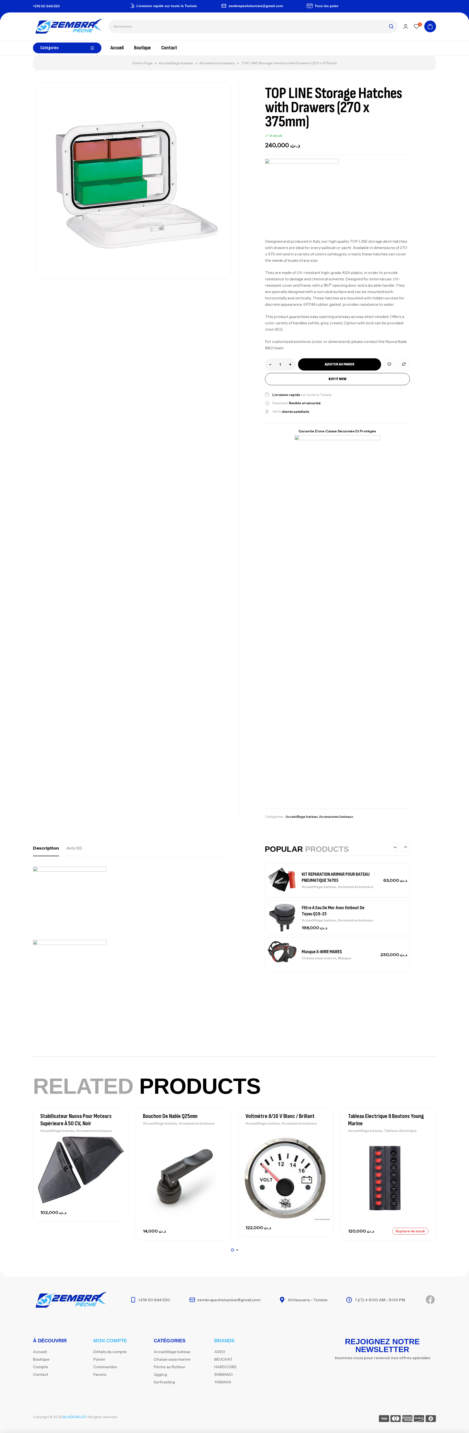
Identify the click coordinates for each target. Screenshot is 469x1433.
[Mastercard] (395, 1419)
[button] (395, 847)
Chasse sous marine (319, 958)
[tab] (46, 848)
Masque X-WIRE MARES (322, 952)
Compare (404, 364)
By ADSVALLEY (74, 1417)
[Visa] (384, 1419)
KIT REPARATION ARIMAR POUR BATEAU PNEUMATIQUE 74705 (336, 877)
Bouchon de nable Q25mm (170, 1116)
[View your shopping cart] (430, 26)
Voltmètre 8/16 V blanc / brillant (280, 1116)
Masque (345, 958)
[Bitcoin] (431, 1419)
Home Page (142, 63)
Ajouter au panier (339, 364)
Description (46, 848)
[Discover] (419, 1419)
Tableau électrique (400, 1130)
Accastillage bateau (176, 63)
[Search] (391, 26)
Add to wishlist (389, 364)
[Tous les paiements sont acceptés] (287, 5)
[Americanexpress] (407, 1419)
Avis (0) (74, 848)
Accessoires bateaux (217, 63)
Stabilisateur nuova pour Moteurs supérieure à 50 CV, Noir (76, 1120)
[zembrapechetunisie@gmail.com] (201, 5)
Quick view (116, 1162)
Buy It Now (337, 379)
